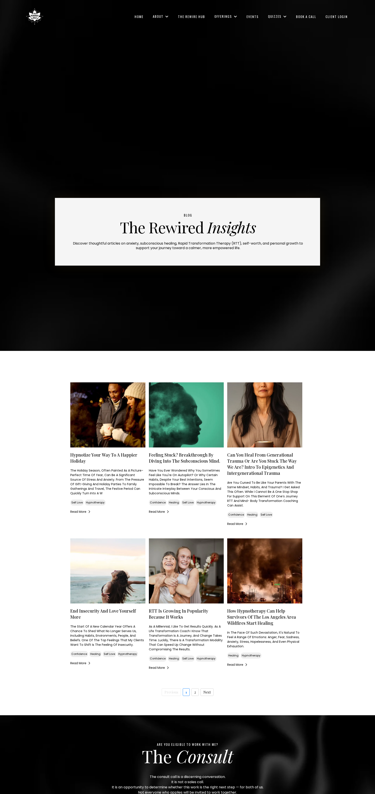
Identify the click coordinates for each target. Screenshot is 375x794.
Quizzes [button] (275, 16)
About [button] (158, 16)
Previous (171, 692)
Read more (78, 512)
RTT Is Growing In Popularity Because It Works (178, 614)
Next (207, 692)
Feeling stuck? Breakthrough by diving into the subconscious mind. (184, 458)
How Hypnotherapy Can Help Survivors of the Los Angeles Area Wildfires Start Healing (261, 617)
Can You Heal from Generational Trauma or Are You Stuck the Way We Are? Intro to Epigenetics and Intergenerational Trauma (261, 464)
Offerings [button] (223, 16)
